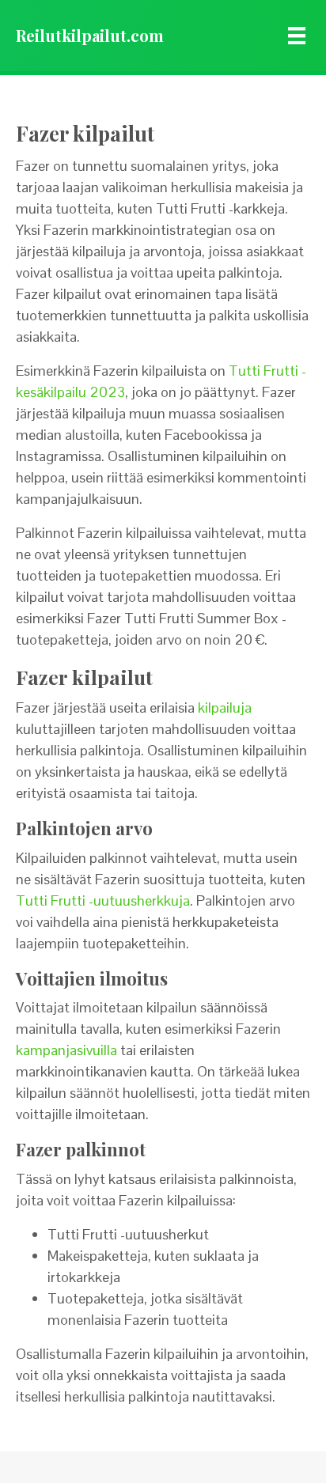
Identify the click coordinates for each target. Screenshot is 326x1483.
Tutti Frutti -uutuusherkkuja (103, 900)
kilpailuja (225, 707)
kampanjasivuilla (66, 1050)
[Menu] (297, 35)
